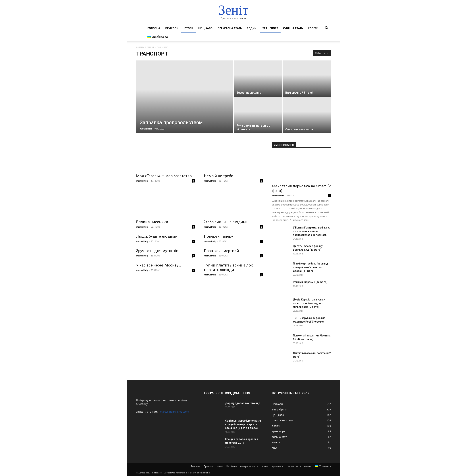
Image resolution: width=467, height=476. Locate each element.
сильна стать (293, 28)
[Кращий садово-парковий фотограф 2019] (213, 443)
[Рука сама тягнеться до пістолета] (258, 115)
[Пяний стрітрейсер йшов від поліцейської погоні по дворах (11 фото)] (281, 268)
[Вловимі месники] (165, 202)
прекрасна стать (230, 28)
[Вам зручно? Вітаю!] (307, 78)
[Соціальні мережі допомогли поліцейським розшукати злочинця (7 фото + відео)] (213, 425)
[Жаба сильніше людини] (233, 202)
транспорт (270, 28)
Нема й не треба (218, 176)
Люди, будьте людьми (156, 236)
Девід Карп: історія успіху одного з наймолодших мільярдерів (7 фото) (309, 303)
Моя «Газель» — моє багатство (164, 176)
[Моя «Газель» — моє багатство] (165, 156)
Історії (188, 28)
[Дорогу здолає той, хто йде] (213, 407)
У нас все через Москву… (158, 265)
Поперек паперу (218, 236)
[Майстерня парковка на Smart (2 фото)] (301, 167)
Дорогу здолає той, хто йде (242, 403)
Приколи (172, 28)
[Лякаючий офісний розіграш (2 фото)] (281, 357)
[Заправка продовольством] (184, 98)
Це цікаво (205, 28)
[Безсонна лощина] (258, 78)
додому (140, 46)
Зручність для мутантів (157, 251)
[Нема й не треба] (233, 156)
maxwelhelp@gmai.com (174, 411)
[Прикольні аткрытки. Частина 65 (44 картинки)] (281, 340)
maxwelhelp (146, 128)
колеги (313, 28)
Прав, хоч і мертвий (221, 251)
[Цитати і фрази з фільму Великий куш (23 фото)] (281, 250)
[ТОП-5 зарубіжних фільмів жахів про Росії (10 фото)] (281, 322)
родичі (252, 28)
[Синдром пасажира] (307, 115)
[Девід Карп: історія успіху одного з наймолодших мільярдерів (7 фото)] (281, 304)
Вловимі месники (152, 222)
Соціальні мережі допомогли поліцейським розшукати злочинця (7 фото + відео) (243, 424)
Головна (153, 28)
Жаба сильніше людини (226, 222)
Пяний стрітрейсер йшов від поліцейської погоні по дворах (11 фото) (310, 267)
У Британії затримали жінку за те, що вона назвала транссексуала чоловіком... (311, 231)
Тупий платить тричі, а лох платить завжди (228, 267)
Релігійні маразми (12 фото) (310, 282)
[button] (326, 28)
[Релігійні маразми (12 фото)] (281, 286)
